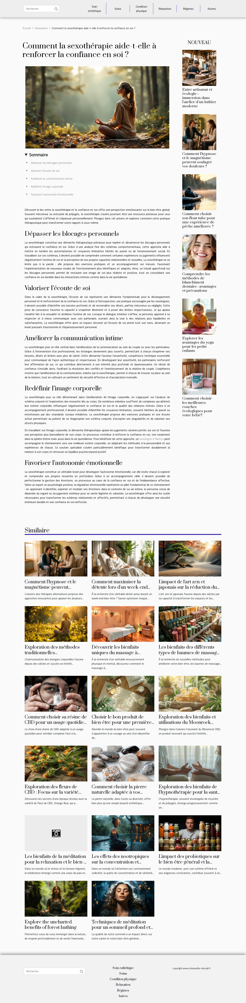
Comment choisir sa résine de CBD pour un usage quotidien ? (56, 722)
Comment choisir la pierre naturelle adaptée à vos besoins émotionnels (119, 792)
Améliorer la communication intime (52, 178)
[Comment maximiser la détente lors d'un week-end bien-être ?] (123, 558)
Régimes (188, 8)
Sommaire (38, 154)
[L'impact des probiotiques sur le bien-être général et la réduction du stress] (190, 833)
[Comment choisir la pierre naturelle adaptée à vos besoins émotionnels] (123, 763)
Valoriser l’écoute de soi (45, 170)
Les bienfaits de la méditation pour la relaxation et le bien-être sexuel (55, 862)
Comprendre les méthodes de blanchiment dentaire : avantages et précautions (199, 282)
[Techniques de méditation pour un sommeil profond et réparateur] (123, 898)
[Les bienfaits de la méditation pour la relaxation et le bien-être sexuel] (56, 833)
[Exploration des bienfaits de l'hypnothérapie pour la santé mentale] (190, 763)
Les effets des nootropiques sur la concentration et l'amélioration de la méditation (120, 865)
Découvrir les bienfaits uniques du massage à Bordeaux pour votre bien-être (119, 655)
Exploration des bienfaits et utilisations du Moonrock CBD (187, 722)
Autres (212, 8)
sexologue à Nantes (151, 439)
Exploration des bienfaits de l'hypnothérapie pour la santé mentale (189, 792)
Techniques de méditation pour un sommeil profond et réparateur (121, 927)
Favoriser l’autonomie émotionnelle (52, 194)
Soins (118, 8)
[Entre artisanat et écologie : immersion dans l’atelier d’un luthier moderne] (199, 67)
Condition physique (141, 8)
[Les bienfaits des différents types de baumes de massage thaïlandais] (190, 623)
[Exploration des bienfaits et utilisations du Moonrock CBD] (190, 693)
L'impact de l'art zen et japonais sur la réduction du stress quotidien (188, 587)
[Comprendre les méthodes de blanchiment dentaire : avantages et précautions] (199, 252)
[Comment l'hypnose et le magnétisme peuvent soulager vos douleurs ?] (199, 132)
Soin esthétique (94, 8)
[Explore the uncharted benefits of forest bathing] (56, 898)
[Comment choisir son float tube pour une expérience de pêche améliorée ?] (199, 192)
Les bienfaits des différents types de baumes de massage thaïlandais (189, 652)
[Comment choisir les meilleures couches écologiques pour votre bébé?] (199, 376)
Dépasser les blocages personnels (51, 163)
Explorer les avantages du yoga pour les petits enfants (198, 344)
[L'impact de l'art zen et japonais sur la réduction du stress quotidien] (190, 558)
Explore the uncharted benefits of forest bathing (51, 924)
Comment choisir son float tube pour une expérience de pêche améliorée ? (198, 220)
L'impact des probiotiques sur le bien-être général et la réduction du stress (189, 862)
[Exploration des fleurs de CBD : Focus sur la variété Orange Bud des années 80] (56, 763)
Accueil (27, 28)
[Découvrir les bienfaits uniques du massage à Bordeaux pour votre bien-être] (123, 623)
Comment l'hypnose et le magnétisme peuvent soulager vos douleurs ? (199, 160)
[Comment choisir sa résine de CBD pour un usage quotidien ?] (56, 693)
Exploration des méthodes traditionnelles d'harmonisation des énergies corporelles (55, 655)
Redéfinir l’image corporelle (47, 186)
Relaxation (164, 8)
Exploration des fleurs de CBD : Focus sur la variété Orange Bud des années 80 (53, 792)
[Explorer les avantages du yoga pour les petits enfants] (199, 316)
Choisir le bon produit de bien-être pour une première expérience (122, 722)
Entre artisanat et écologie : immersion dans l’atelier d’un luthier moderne (199, 98)
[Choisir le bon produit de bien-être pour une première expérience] (123, 693)
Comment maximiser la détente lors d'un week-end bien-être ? (120, 587)
